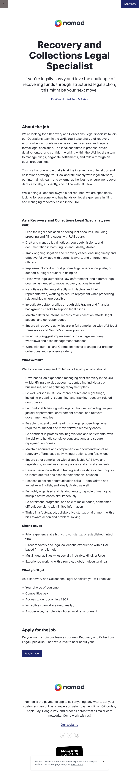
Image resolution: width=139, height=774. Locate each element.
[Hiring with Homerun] (69, 753)
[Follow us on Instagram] (76, 735)
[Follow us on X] (69, 735)
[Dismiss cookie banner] (104, 761)
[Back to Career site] (4, 4)
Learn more (77, 764)
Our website (69, 724)
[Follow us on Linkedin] (62, 735)
